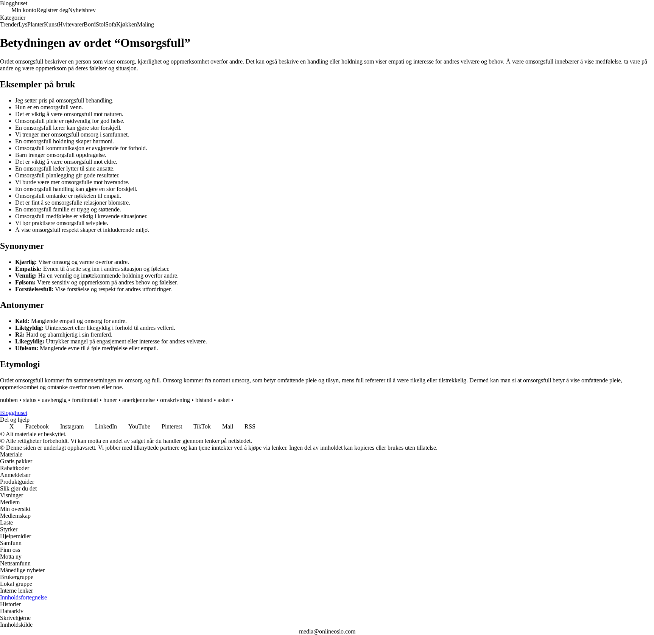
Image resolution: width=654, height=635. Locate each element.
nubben (9, 400)
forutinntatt (85, 400)
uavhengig (54, 400)
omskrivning (175, 400)
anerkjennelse (138, 400)
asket (224, 400)
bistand (203, 400)
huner (110, 400)
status (29, 400)
